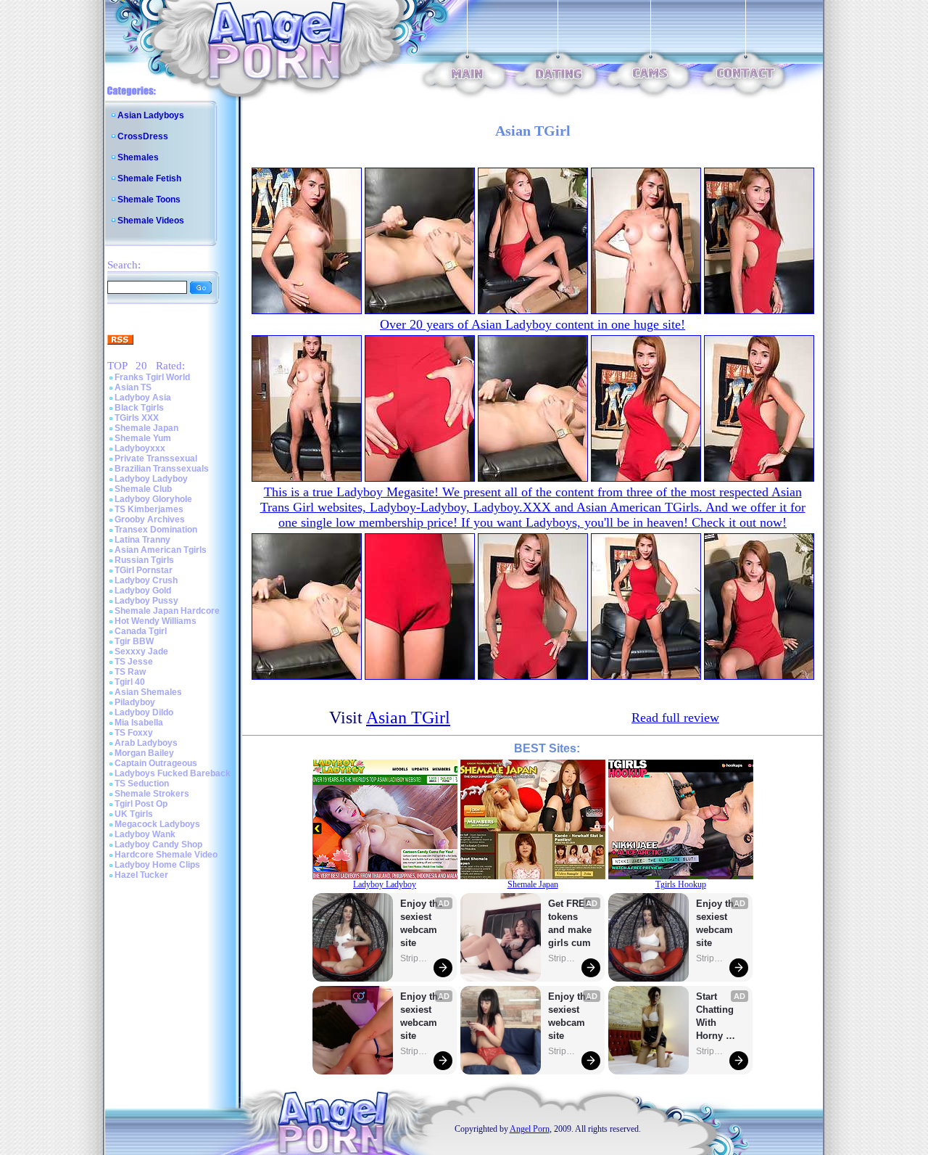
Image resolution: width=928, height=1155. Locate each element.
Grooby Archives (150, 519)
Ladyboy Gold (143, 590)
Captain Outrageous (156, 763)
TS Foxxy (134, 733)
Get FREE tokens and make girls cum (570, 923)
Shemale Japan (146, 428)
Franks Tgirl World (152, 377)
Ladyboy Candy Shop (158, 844)
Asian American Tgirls (161, 550)
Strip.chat (414, 958)
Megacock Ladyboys (157, 824)
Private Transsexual (156, 458)
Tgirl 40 (130, 682)
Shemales (138, 157)
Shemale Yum (143, 438)
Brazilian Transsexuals (162, 469)
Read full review (675, 717)
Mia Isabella (139, 723)
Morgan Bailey (144, 753)
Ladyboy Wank (145, 834)
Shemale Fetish (149, 178)
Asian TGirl (408, 717)
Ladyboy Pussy (146, 601)
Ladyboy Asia (143, 397)
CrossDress (142, 136)
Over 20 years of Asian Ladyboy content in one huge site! (532, 324)
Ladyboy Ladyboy (151, 479)
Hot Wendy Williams (155, 621)
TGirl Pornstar (144, 570)
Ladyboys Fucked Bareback (173, 773)
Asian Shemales (148, 692)
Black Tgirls (139, 408)
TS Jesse (134, 662)
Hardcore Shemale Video (166, 855)
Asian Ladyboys (150, 115)
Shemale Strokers (152, 794)
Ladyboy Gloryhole (153, 499)
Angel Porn (530, 1129)
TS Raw (130, 672)
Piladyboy (135, 702)
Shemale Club (143, 489)
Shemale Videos (150, 220)
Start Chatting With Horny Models (716, 1017)
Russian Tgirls (144, 560)
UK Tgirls (134, 814)
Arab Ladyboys (146, 743)
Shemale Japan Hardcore (167, 611)
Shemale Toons (149, 199)
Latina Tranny (142, 540)
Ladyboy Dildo (144, 712)
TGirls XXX (137, 418)
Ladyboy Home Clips (157, 865)
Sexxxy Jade (141, 651)
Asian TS (133, 387)
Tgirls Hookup (680, 884)
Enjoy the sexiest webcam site (422, 923)
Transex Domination (156, 530)
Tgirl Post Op (141, 804)
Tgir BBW (134, 641)
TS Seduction (142, 783)
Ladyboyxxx (140, 448)
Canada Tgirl (141, 631)
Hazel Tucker (141, 875)
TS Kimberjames (149, 509)
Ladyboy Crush (146, 580)
